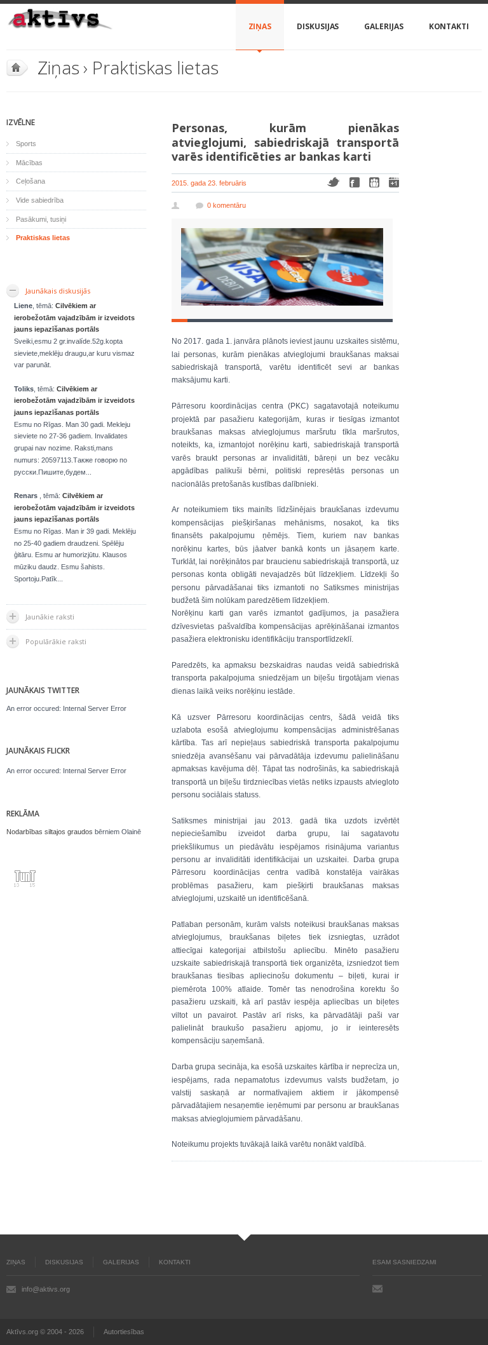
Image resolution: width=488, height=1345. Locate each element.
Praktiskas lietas (155, 67)
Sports (26, 143)
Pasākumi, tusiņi (41, 219)
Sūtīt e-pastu (377, 1288)
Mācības (29, 162)
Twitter (333, 182)
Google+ (394, 182)
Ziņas (260, 26)
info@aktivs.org (46, 1289)
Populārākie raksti (55, 641)
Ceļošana (30, 181)
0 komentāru (226, 205)
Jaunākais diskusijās (57, 290)
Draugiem (374, 182)
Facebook (354, 182)
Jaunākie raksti (49, 616)
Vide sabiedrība (40, 200)
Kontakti (449, 26)
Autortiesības (124, 1331)
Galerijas (383, 26)
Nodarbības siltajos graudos (49, 831)
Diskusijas (318, 26)
